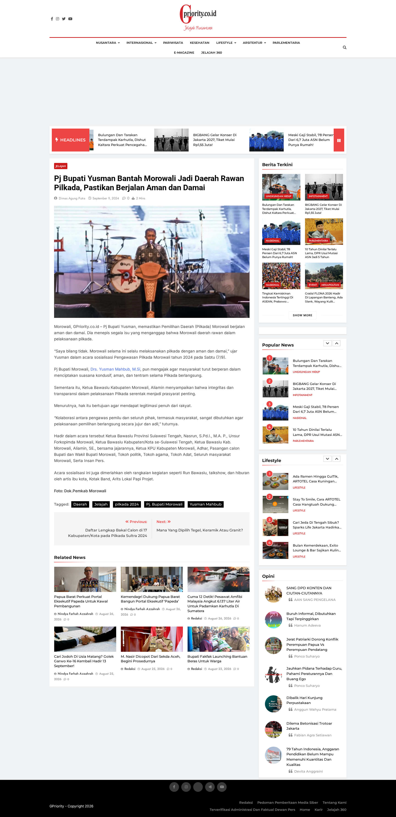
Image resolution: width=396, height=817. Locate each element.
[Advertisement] (198, 92)
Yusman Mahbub (206, 504)
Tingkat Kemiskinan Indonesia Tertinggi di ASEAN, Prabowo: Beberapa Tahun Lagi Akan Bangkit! (281, 301)
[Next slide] (336, 343)
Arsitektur (252, 42)
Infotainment (318, 196)
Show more (302, 315)
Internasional (139, 42)
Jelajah (61, 166)
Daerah (80, 504)
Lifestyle (224, 42)
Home (305, 810)
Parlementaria (286, 42)
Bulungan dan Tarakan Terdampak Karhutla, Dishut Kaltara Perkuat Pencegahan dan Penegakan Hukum (278, 212)
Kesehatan (199, 42)
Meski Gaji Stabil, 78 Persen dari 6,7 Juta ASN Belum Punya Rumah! (273, 140)
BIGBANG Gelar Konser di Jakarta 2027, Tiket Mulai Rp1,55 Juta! (176, 140)
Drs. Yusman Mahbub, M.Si (115, 369)
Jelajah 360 (211, 52)
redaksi (196, 618)
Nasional (272, 240)
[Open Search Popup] (344, 47)
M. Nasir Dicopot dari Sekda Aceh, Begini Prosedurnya (150, 658)
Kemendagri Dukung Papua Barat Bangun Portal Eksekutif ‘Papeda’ (150, 599)
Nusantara (106, 42)
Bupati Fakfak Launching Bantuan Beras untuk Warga (217, 658)
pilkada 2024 (127, 504)
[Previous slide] (327, 343)
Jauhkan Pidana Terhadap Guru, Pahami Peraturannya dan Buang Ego (314, 673)
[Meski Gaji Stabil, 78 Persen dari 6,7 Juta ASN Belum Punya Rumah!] (228, 140)
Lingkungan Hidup (278, 196)
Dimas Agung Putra (72, 198)
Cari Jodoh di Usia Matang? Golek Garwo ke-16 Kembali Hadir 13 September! (84, 661)
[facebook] (52, 19)
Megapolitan (330, 285)
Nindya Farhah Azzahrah (75, 613)
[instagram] (57, 19)
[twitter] (63, 19)
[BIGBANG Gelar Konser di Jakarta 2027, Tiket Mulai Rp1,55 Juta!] (133, 140)
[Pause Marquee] (339, 140)
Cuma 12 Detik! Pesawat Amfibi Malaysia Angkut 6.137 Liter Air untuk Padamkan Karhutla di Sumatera (214, 603)
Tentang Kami (334, 802)
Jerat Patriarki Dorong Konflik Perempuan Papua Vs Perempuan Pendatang (312, 644)
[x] (198, 787)
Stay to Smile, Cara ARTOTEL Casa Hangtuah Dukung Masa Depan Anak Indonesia (317, 504)
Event (313, 285)
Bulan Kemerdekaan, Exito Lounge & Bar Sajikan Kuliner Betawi (317, 550)
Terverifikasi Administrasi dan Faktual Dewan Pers (252, 810)
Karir (319, 810)
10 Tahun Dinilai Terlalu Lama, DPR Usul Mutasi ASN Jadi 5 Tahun (321, 253)
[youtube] (70, 19)
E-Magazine (184, 52)
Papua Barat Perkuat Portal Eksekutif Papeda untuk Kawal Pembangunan (81, 601)
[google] (210, 787)
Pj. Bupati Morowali (164, 504)
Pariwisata (173, 42)
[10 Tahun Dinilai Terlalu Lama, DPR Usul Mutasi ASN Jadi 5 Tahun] (323, 140)
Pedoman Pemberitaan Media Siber (287, 802)
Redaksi (246, 802)
